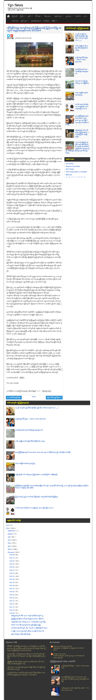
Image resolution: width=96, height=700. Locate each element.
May (9, 543)
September (11, 531)
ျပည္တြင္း (15, 16)
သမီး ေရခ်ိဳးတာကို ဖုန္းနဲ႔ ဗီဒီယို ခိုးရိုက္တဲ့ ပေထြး (81, 48)
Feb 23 (12, 570)
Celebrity (78, 16)
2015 (8, 525)
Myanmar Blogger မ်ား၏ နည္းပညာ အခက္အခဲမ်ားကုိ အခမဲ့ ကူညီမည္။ (68, 657)
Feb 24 (12, 567)
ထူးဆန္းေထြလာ (36, 21)
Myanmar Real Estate (73, 166)
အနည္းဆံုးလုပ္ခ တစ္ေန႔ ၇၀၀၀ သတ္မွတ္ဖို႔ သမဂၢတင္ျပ (28, 622)
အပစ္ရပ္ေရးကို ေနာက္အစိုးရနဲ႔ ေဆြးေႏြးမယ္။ (81, 71)
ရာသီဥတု (46, 21)
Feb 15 (12, 595)
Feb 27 (12, 558)
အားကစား (15, 21)
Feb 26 (12, 561)
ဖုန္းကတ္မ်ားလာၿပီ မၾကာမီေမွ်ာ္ (20, 634)
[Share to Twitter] (8, 35)
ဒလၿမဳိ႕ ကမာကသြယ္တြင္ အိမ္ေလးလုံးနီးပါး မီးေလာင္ (27, 631)
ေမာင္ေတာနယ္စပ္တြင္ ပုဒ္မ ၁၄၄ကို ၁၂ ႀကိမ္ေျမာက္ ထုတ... (29, 628)
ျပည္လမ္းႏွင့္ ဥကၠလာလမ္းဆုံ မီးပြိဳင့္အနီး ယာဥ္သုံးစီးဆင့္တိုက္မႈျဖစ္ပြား (36, 497)
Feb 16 (12, 592)
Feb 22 (12, 573)
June (9, 540)
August (10, 534)
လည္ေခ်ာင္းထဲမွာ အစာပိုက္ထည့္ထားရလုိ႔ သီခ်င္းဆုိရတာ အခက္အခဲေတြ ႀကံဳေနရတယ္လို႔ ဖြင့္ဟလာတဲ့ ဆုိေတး (26, 674)
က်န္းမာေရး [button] (58, 16)
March (10, 549)
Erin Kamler (70, 164)
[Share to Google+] (11, 35)
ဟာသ (85, 16)
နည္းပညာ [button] (24, 21)
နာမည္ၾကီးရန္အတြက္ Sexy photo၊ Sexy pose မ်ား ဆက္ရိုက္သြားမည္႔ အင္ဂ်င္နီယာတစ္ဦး (77, 120)
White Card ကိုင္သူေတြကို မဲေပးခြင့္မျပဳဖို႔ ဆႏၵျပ (26, 625)
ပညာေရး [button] (68, 16)
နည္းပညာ (69, 175)
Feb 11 (12, 607)
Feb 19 (12, 583)
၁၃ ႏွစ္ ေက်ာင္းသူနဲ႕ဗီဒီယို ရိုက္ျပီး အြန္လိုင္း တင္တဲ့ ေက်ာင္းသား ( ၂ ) (81, 37)
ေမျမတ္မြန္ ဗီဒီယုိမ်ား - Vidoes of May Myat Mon (81, 60)
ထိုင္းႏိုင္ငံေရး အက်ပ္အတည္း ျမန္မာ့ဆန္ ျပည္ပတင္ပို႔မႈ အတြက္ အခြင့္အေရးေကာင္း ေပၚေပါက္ (34, 29)
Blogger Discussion (59, 654)
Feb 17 (12, 589)
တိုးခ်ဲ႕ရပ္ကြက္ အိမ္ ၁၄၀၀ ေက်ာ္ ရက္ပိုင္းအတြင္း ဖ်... (27, 616)
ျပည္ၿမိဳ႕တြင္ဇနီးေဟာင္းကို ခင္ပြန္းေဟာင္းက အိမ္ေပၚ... (28, 619)
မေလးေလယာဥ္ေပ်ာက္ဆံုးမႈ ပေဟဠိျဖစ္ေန (82, 82)
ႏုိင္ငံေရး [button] (38, 16)
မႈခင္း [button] (30, 16)
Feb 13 (12, 601)
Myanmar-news (46, 391)
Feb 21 (12, 576)
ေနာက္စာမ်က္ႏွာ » (54, 397)
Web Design (70, 169)
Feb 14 (12, 598)
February (11, 552)
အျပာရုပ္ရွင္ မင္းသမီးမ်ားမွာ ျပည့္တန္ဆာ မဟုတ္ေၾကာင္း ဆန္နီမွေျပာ (82, 133)
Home (34, 397)
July (9, 537)
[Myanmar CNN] (8, 16)
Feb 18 (12, 586)
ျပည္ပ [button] (22, 16)
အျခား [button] (54, 21)
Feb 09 (12, 613)
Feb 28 (12, 555)
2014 (8, 528)
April (9, 546)
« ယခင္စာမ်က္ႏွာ (14, 397)
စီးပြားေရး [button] (47, 16)
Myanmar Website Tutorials (62, 646)
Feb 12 (12, 604)
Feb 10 (12, 610)
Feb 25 (12, 564)
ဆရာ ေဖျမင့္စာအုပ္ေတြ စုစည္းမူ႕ (81, 94)
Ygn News (15, 5)
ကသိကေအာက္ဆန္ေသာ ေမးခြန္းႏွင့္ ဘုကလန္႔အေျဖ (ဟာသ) (81, 106)
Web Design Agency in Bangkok (76, 172)
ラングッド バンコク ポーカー (76, 177)
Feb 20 (12, 579)
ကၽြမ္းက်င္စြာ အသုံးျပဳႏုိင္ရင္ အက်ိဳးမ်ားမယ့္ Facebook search (68, 649)
